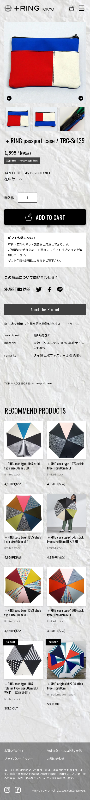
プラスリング (29, 8)
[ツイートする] (39, 289)
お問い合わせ (55, 758)
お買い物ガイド (14, 750)
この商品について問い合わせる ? (30, 277)
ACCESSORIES (22, 383)
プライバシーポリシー (18, 758)
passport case (43, 383)
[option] (44, 62)
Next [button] (80, 98)
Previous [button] (9, 98)
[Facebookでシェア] (49, 290)
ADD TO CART (50, 217)
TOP (7, 383)
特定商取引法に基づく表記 (64, 750)
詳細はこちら (33, 260)
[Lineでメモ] (60, 289)
